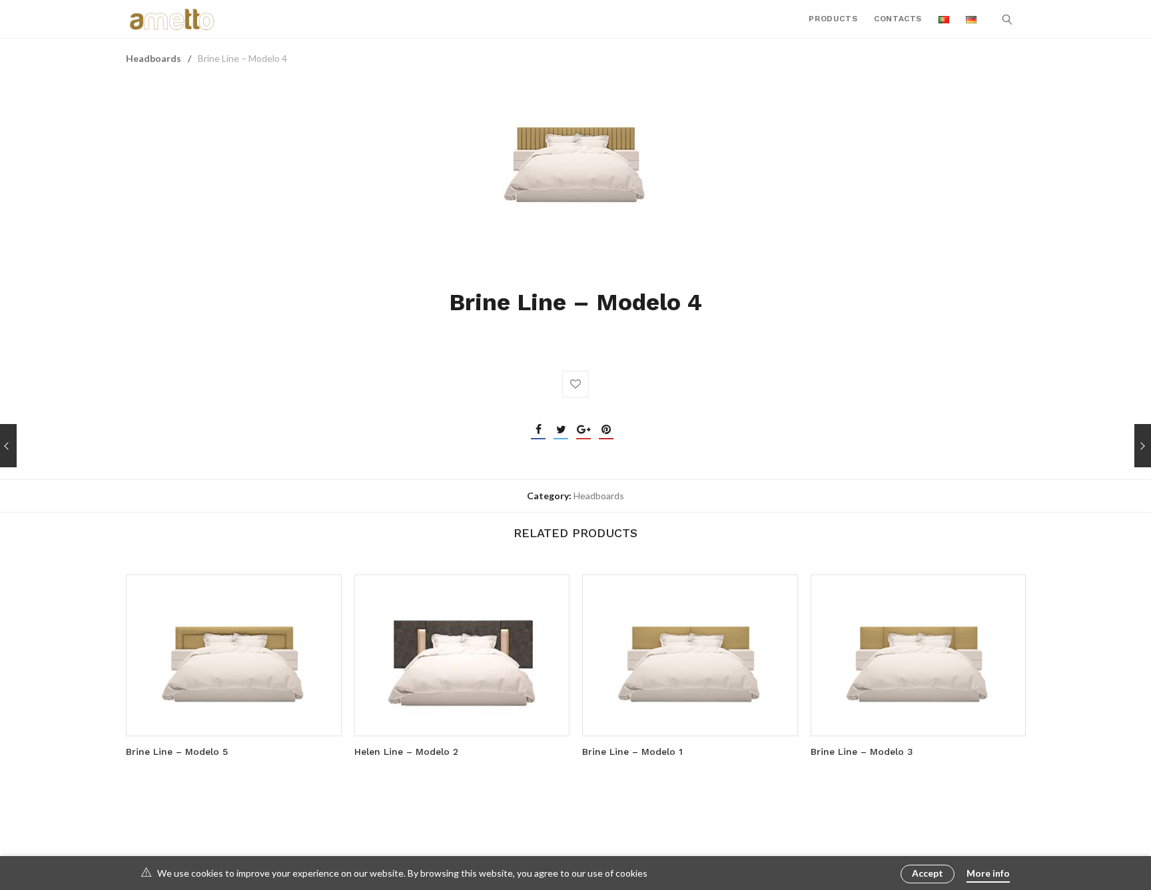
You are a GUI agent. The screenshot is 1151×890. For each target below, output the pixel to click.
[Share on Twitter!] (561, 429)
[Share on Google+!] (583, 429)
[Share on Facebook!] (538, 429)
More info (988, 873)
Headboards (153, 58)
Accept (927, 873)
